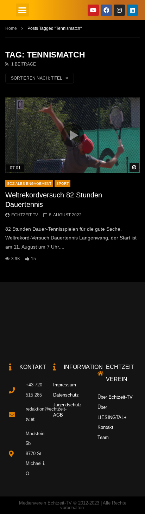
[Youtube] (93, 10)
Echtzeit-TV (24, 214)
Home (11, 28)
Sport (62, 183)
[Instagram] (119, 10)
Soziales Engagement (29, 183)
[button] (22, 10)
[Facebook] (106, 10)
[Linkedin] (132, 10)
